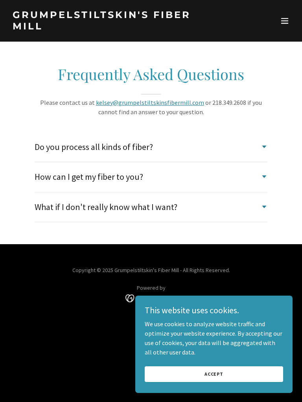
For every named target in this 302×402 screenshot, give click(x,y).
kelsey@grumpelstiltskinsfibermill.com (150, 102)
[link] (108, 27)
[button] (285, 21)
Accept (213, 374)
